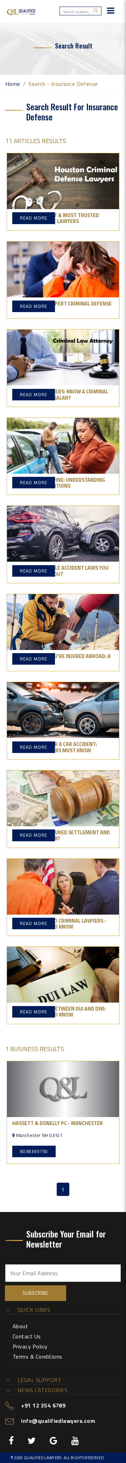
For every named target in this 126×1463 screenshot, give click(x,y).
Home (12, 84)
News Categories (42, 1390)
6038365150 (34, 1151)
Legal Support (38, 1380)
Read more (33, 217)
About (20, 1326)
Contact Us (27, 1336)
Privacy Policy (30, 1346)
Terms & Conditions (37, 1356)
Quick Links (33, 1310)
